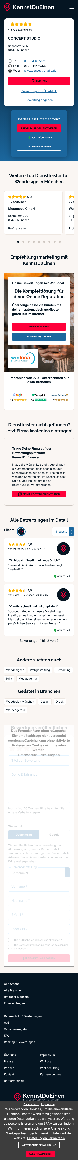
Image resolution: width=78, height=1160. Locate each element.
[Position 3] (29, 242)
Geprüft (61, 576)
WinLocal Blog (49, 1068)
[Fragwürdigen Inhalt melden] (68, 576)
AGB (7, 1022)
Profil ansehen (20, 228)
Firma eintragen (14, 1003)
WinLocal (46, 1061)
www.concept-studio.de (40, 70)
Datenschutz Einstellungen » (39, 755)
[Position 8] (55, 242)
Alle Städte (11, 984)
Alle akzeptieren (40, 1153)
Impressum (47, 1055)
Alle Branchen (13, 990)
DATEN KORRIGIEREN (39, 146)
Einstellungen (33, 1016)
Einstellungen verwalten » (46, 1138)
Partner (9, 1068)
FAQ (6, 1035)
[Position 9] (60, 242)
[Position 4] (34, 242)
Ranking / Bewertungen (19, 1042)
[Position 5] (39, 242)
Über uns (10, 1055)
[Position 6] (44, 242)
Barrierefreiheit (14, 1080)
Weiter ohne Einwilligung (39, 1145)
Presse (8, 1061)
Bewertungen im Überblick (39, 91)
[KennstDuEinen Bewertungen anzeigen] (21, 531)
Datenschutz (12, 1016)
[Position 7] (49, 242)
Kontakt (9, 1074)
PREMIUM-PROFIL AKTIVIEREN (39, 128)
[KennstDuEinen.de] (29, 7)
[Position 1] (18, 242)
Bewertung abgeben (39, 100)
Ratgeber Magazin (16, 996)
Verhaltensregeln (15, 1029)
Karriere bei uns (50, 1074)
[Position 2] (23, 242)
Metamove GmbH (21, 209)
